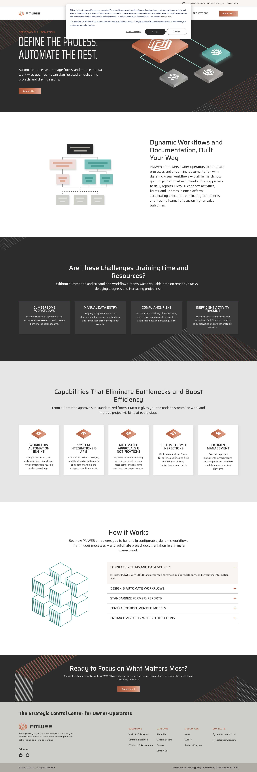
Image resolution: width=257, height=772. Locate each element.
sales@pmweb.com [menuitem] (226, 740)
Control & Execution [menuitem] (138, 739)
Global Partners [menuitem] (164, 739)
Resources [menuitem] (192, 729)
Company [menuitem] (162, 729)
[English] (184, 3)
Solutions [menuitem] (135, 729)
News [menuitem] (187, 734)
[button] (172, 568)
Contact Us (227, 13)
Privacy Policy (166, 16)
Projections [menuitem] (200, 13)
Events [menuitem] (188, 739)
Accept (155, 31)
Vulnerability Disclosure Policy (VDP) (220, 767)
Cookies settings (133, 31)
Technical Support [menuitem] (216, 3)
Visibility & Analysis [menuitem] (138, 734)
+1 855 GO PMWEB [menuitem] (196, 3)
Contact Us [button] (28, 91)
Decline (177, 31)
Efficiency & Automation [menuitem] (140, 745)
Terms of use (179, 767)
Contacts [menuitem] (219, 729)
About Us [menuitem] (161, 734)
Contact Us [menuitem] (233, 3)
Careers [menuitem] (160, 745)
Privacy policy (194, 767)
